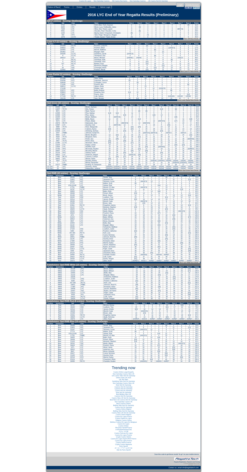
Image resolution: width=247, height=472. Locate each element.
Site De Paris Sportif (124, 450)
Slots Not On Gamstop (123, 385)
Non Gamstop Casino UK (123, 402)
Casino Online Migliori (123, 409)
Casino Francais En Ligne (123, 433)
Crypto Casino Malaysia (123, 444)
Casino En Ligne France (123, 417)
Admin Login (105, 7)
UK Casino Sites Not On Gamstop (123, 376)
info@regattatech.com (190, 468)
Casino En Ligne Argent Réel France (123, 439)
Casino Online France (123, 442)
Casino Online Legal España (123, 372)
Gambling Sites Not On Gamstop (123, 381)
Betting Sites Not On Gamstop (123, 405)
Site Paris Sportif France (123, 428)
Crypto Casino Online (123, 437)
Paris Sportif (123, 446)
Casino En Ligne (123, 424)
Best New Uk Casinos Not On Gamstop (123, 400)
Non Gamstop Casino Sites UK (123, 374)
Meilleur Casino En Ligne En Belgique (123, 422)
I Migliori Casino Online (123, 420)
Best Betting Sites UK (123, 394)
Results (92, 7)
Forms (66, 7)
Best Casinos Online (123, 403)
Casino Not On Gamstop (123, 390)
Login (180, 5)
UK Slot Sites (123, 379)
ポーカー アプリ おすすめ (123, 448)
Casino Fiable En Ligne (123, 418)
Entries (79, 7)
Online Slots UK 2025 (123, 378)
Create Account (192, 5)
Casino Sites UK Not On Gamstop (123, 398)
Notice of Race (54, 7)
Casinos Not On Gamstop (123, 387)
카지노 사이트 (123, 431)
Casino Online (123, 426)
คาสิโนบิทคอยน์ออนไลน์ (124, 430)
